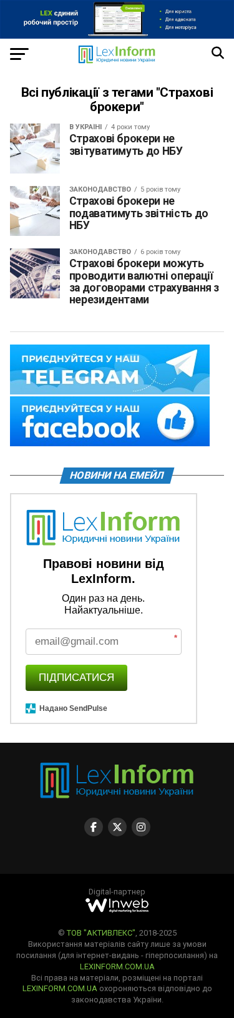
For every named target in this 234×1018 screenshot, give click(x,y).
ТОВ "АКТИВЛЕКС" (101, 932)
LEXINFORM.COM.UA (117, 966)
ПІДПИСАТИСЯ (76, 677)
